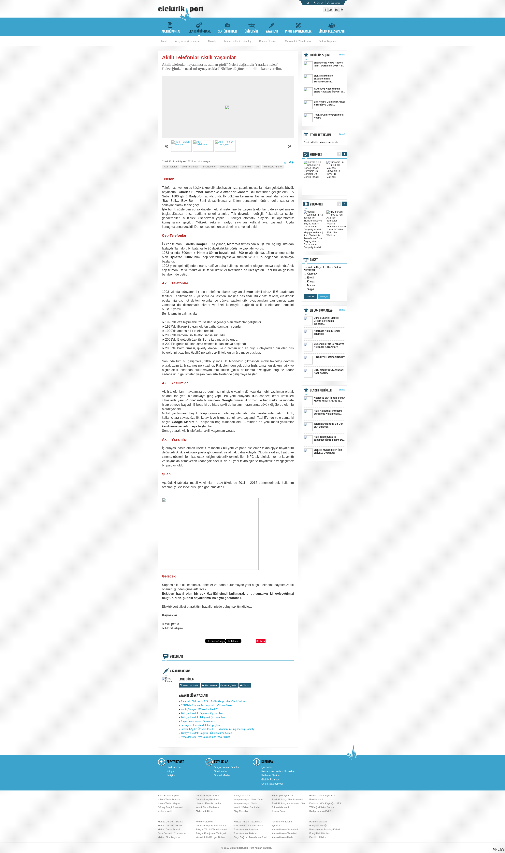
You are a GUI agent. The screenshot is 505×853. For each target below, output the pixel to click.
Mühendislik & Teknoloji (237, 41)
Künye (170, 771)
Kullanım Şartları (271, 775)
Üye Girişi (335, 3)
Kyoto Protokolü (204, 821)
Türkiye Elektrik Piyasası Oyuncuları (202, 713)
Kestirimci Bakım (318, 837)
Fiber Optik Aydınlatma (283, 795)
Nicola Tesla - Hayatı (169, 803)
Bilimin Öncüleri (268, 41)
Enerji (310, 277)
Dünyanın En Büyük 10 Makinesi (333, 174)
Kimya (310, 281)
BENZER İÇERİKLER (321, 390)
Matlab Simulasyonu (169, 837)
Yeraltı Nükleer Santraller (247, 807)
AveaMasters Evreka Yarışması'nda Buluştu (206, 736)
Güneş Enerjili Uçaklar (208, 795)
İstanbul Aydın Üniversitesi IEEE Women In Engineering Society (217, 729)
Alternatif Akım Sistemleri (284, 829)
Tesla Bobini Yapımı (168, 795)
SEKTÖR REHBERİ (228, 31)
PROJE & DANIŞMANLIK (298, 31)
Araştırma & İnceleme (187, 41)
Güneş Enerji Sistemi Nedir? (211, 825)
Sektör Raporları (328, 41)
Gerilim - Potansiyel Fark (322, 795)
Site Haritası (221, 771)
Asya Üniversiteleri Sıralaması (198, 721)
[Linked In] (336, 11)
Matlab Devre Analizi (169, 829)
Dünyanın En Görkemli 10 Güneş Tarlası (311, 174)
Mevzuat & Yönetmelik (298, 41)
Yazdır (246, 685)
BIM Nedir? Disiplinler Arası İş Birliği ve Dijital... (329, 103)
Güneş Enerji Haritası (207, 799)
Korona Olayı (278, 811)
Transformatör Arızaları (246, 829)
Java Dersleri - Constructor (172, 833)
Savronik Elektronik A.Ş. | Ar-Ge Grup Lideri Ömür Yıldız (213, 701)
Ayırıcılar (276, 825)
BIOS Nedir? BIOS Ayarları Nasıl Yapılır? (328, 371)
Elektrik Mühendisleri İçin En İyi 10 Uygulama (328, 451)
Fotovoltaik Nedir (280, 807)
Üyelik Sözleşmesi (272, 783)
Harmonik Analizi (318, 821)
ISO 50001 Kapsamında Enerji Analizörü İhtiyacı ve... (329, 90)
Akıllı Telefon (171, 166)
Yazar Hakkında (190, 685)
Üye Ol (320, 3)
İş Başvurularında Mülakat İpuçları (200, 725)
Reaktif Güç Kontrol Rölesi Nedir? (328, 116)
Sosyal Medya (222, 775)
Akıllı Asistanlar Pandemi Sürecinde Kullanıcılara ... (328, 412)
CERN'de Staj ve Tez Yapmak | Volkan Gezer (206, 705)
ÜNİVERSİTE (251, 31)
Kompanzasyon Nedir (245, 803)
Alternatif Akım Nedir (282, 837)
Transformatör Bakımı (245, 833)
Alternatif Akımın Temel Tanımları (327, 332)
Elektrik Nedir (316, 799)
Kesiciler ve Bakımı (281, 821)
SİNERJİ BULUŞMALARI (332, 31)
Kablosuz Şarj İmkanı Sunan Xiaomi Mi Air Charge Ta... (329, 399)
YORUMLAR (176, 656)
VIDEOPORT (316, 204)
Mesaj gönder (230, 685)
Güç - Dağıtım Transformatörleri (250, 837)
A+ (291, 162)
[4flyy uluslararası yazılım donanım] (499, 849)
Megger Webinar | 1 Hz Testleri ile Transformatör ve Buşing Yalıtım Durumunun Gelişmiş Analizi (313, 240)
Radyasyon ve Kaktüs (321, 811)
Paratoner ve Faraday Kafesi (324, 829)
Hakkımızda (173, 767)
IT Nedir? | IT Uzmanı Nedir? (329, 357)
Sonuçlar (324, 296)
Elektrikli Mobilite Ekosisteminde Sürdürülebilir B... (323, 78)
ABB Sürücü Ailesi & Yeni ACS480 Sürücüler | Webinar (336, 231)
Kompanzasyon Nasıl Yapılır (249, 799)
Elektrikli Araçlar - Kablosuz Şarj (288, 803)
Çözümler (266, 767)
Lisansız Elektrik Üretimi (208, 803)
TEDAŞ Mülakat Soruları (322, 807)
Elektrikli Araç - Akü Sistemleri (287, 799)
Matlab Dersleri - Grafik (170, 825)
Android (246, 166)
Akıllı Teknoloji (190, 166)
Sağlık (310, 289)
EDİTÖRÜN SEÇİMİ (320, 55)
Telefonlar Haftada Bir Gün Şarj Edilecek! (328, 425)
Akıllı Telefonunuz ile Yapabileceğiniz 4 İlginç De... (329, 438)
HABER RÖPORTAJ (170, 31)
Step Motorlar (241, 811)
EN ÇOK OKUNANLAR (321, 310)
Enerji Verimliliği (318, 825)
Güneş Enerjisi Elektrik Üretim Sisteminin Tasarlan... (326, 321)
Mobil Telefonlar (229, 166)
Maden (311, 285)
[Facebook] (325, 11)
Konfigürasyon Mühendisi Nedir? (199, 709)
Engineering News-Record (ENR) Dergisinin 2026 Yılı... (329, 64)
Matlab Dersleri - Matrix (170, 821)
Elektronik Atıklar (204, 811)
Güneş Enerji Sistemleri (170, 807)
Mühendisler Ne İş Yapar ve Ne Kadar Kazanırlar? (329, 345)
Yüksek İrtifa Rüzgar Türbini (210, 837)
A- (285, 162)
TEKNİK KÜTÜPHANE (199, 31)
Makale (212, 41)
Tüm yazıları (211, 685)
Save (262, 640)
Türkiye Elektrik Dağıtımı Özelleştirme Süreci (207, 733)
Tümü (164, 41)
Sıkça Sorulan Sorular (226, 767)
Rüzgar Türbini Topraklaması (211, 829)
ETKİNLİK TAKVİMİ (320, 135)
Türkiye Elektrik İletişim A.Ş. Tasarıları (203, 717)
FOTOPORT (316, 154)
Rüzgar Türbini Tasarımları (248, 821)
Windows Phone (273, 166)
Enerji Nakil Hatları (319, 833)
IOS (257, 166)
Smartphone (209, 166)
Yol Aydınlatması (242, 795)
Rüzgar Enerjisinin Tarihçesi (211, 833)
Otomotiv (312, 273)
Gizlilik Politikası (271, 779)
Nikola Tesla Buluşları (169, 799)
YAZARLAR (272, 31)
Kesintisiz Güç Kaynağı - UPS (325, 803)
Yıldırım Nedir (165, 811)
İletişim (171, 775)
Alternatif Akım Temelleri (284, 833)
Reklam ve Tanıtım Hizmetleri (278, 771)
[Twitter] (331, 11)
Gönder (310, 296)
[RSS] (341, 11)
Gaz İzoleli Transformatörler (248, 825)
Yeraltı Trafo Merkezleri (208, 807)
